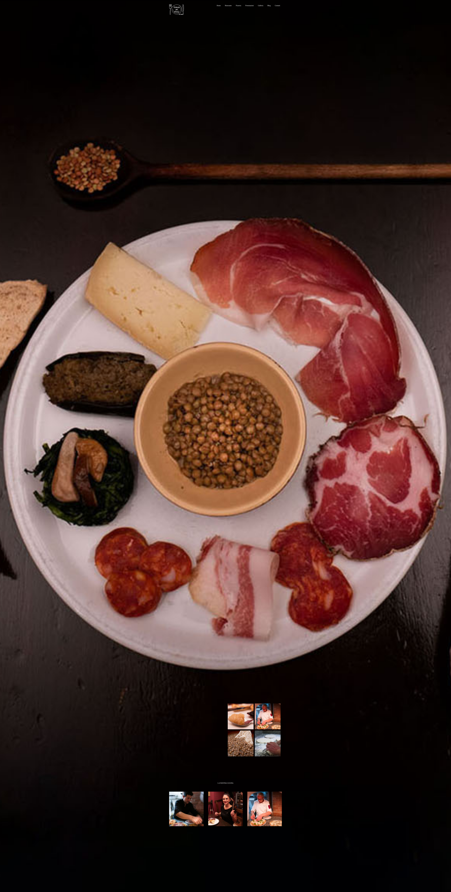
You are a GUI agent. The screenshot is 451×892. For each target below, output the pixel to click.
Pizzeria (238, 5)
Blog (269, 5)
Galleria (260, 5)
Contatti (277, 5)
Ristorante (228, 5)
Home (219, 5)
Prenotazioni (249, 5)
